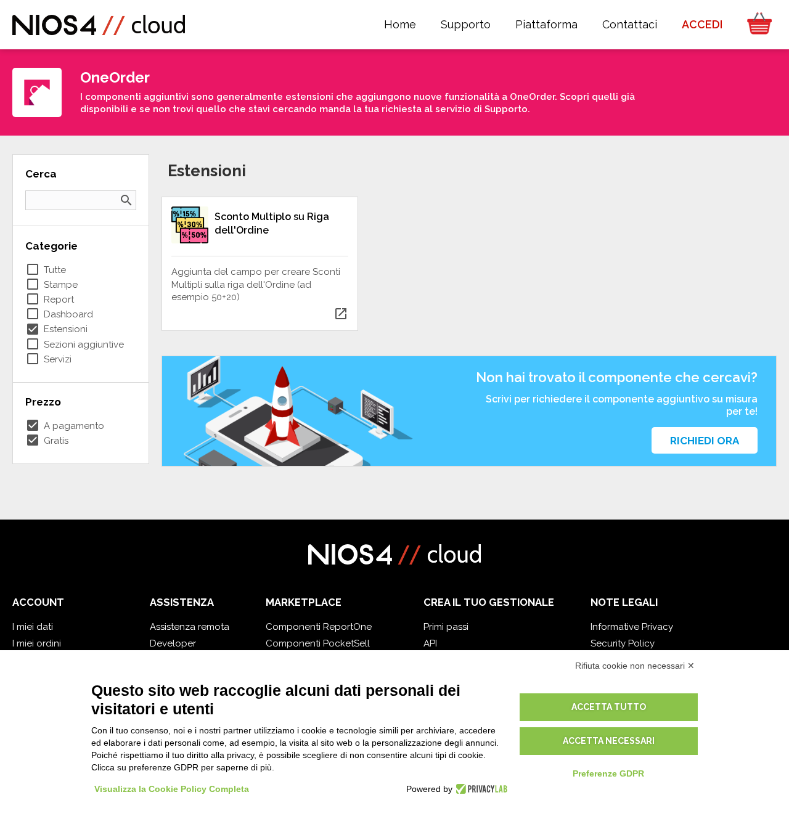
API (430, 643)
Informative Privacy (632, 626)
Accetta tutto (608, 707)
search (126, 200)
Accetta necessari (609, 741)
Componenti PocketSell (318, 643)
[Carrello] (756, 25)
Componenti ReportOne (319, 626)
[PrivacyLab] (479, 789)
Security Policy (623, 643)
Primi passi (445, 626)
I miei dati (32, 626)
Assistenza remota (189, 626)
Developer (173, 643)
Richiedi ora (704, 440)
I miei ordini (36, 643)
